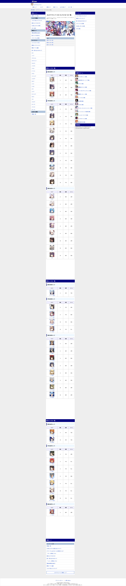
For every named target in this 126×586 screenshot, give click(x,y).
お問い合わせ (67, 580)
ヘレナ (33, 55)
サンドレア (34, 93)
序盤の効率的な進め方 (51, 563)
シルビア (33, 78)
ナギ (32, 88)
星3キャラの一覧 (50, 40)
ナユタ (33, 86)
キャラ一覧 (70, 7)
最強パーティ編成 (50, 565)
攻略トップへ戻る (35, 15)
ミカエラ (33, 101)
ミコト (33, 83)
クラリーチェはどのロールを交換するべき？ (55, 551)
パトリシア (34, 75)
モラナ (33, 96)
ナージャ (33, 70)
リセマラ (41, 7)
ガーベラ (33, 104)
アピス (33, 73)
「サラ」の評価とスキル (51, 553)
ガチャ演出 (78, 28)
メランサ (33, 106)
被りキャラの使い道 (35, 35)
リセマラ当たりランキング (52, 568)
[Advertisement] (60, 56)
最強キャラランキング (36, 45)
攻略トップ (34, 7)
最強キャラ (49, 7)
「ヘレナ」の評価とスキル (52, 561)
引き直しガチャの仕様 (36, 25)
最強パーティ (55, 7)
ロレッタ (33, 109)
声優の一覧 (49, 546)
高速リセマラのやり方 (51, 556)
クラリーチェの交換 (35, 37)
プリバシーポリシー (59, 580)
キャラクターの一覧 (35, 42)
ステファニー (34, 60)
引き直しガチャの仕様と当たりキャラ (54, 548)
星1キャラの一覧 (50, 44)
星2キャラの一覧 (50, 42)
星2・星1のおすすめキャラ (52, 558)
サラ (32, 52)
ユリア (33, 91)
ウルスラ (33, 63)
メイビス (33, 65)
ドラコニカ (34, 57)
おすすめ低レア (63, 7)
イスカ (33, 68)
